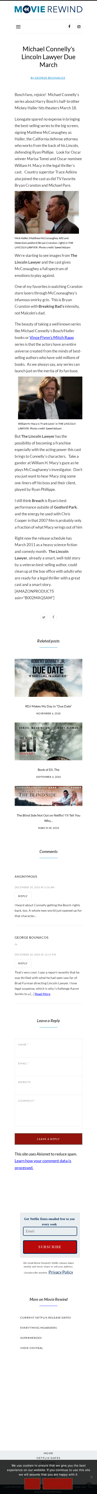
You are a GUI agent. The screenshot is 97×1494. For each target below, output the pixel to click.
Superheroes (31, 1337)
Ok (32, 1483)
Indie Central (31, 1348)
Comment (26, 1100)
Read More (42, 994)
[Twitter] (43, 617)
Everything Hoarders (38, 1327)
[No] (91, 1477)
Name (23, 1044)
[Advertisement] (48, 1399)
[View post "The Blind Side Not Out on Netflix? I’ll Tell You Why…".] (48, 796)
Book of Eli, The (48, 770)
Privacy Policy (60, 1272)
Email (23, 1063)
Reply (23, 896)
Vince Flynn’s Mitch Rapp (52, 337)
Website (24, 1082)
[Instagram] (78, 26)
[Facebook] (69, 26)
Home (48, 1453)
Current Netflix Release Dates (45, 1317)
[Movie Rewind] (48, 9)
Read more (57, 1483)
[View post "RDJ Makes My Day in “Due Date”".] (48, 678)
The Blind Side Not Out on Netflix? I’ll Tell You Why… (48, 818)
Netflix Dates (48, 1458)
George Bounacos (48, 77)
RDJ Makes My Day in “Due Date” (48, 706)
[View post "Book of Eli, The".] (48, 741)
